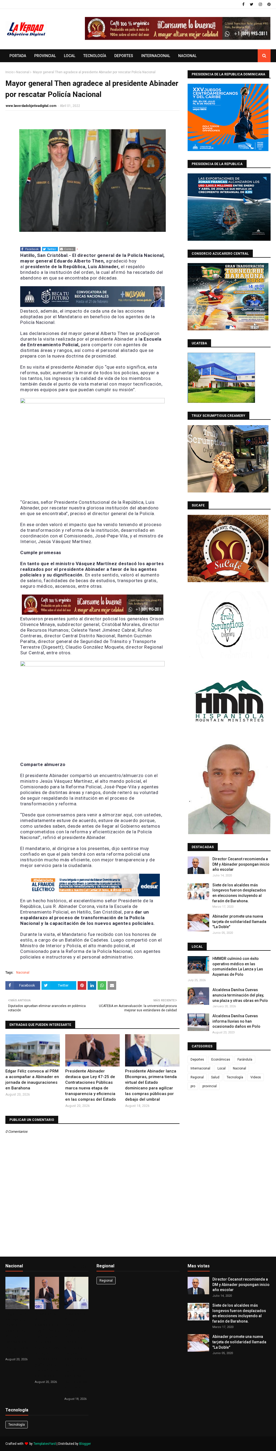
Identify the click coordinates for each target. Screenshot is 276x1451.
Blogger (85, 1444)
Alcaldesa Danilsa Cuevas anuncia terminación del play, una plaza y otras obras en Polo (240, 995)
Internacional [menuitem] (155, 56)
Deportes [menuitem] (123, 56)
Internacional (200, 1068)
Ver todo (79, 1267)
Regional (197, 1077)
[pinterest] (268, 4)
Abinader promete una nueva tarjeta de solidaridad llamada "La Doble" (239, 921)
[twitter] (252, 4)
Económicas (220, 1059)
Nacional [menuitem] (187, 56)
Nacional (22, 72)
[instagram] (260, 4)
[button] (30, 249)
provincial (209, 1086)
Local (222, 1068)
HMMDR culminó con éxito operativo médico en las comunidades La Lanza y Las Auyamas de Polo (237, 966)
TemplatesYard (44, 1444)
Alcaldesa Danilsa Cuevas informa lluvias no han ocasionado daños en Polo (236, 1021)
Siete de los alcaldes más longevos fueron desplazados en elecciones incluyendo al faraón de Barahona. (239, 893)
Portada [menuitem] (17, 56)
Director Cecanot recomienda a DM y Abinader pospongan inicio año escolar (241, 864)
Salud (215, 1077)
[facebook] (243, 4)
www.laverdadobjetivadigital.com (31, 106)
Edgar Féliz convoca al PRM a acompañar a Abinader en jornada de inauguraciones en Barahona (32, 1079)
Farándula (244, 1059)
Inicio (9, 72)
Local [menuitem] (69, 56)
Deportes (197, 1059)
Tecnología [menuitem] (94, 56)
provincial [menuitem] (45, 56)
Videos (255, 1077)
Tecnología (235, 1077)
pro (193, 1086)
